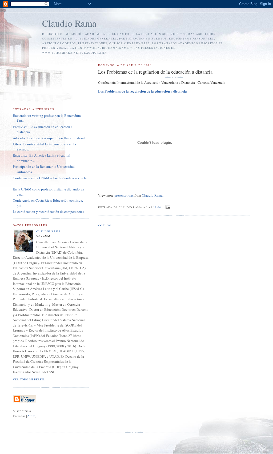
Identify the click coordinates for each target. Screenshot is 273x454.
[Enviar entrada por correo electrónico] (167, 207)
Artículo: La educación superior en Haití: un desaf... (50, 138)
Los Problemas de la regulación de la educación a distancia (142, 91)
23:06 (157, 207)
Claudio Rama (69, 23)
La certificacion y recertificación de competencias (48, 211)
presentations (124, 195)
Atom (31, 415)
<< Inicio (104, 224)
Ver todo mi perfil (29, 379)
